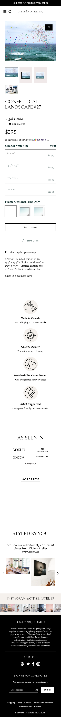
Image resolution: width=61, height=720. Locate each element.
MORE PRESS (30, 479)
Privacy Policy (25, 706)
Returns (37, 706)
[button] (30, 139)
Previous (4, 573)
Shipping (11, 702)
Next (56, 573)
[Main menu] (4, 12)
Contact (27, 702)
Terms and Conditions (43, 702)
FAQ (20, 702)
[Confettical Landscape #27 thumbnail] (11, 72)
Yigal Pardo (14, 119)
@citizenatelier (40, 598)
